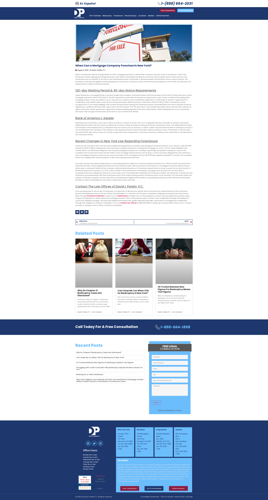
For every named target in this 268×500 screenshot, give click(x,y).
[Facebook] (88, 443)
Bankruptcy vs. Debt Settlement (89, 374)
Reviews (151, 16)
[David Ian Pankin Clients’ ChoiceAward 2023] (85, 490)
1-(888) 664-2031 (177, 3)
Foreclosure (118, 16)
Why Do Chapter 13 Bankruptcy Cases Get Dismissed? (89, 293)
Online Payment (162, 16)
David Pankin (100, 476)
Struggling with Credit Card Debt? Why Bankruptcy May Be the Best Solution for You (109, 368)
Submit (156, 402)
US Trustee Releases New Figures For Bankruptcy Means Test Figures (174, 289)
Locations (142, 16)
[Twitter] (94, 443)
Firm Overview (95, 16)
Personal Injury (131, 16)
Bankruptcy (107, 16)
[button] (77, 212)
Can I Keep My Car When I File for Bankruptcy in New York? (133, 292)
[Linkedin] (100, 443)
